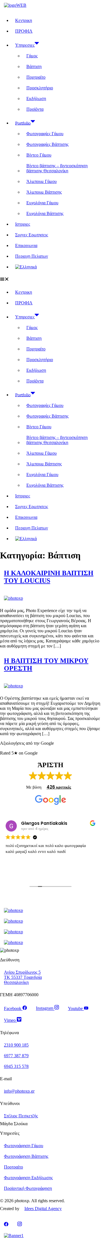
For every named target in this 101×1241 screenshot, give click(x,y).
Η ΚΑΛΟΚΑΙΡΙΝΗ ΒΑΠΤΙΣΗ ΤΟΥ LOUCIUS (48, 576)
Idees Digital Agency (43, 1208)
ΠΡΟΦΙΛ (24, 31)
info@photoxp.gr (19, 1091)
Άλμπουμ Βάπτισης (44, 192)
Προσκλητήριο (39, 87)
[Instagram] (19, 1224)
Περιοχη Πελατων (31, 256)
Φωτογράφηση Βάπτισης (26, 1156)
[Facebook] (6, 1224)
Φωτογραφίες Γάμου (44, 133)
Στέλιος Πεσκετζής (21, 1115)
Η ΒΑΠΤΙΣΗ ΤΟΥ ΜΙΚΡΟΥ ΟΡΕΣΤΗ (46, 664)
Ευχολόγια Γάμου (42, 202)
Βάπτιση (34, 66)
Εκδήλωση (36, 98)
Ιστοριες (22, 224)
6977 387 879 (16, 1055)
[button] (50, 279)
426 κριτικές (59, 787)
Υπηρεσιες (25, 45)
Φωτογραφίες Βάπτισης (47, 144)
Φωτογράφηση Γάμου (23, 1145)
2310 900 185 (16, 1045)
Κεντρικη (23, 20)
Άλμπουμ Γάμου (41, 181)
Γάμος (32, 55)
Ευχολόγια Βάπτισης (44, 213)
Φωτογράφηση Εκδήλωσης (28, 1177)
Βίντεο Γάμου (38, 155)
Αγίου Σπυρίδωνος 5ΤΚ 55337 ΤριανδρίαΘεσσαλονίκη (23, 977)
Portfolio (23, 123)
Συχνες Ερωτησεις (31, 234)
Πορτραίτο (35, 77)
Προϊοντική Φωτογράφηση (28, 1188)
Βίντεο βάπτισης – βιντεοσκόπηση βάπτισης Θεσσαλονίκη (57, 168)
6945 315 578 (16, 1066)
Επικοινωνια (26, 245)
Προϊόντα (34, 109)
